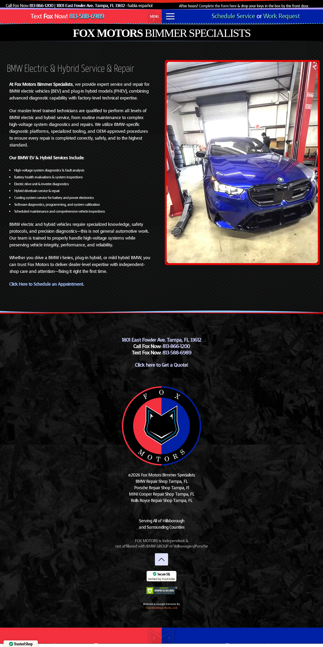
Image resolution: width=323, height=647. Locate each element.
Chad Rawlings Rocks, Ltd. (161, 608)
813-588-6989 (86, 16)
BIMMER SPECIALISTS (161, 33)
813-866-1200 (41, 6)
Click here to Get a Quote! (161, 365)
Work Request (281, 16)
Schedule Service (233, 16)
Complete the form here (217, 6)
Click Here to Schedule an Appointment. (46, 284)
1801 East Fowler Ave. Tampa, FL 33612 (90, 6)
